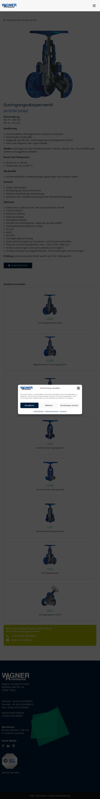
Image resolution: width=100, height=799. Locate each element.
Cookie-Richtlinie (39, 411)
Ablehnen (48, 405)
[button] (78, 388)
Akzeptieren (29, 405)
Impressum (63, 411)
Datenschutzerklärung (51, 411)
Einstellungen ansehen (69, 405)
